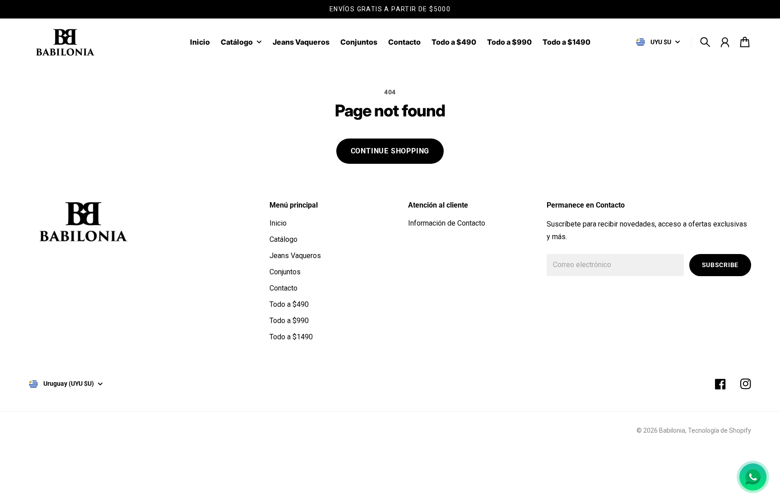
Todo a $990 (289, 320)
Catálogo (237, 42)
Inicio (278, 223)
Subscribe (720, 264)
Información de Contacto (446, 223)
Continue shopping (390, 151)
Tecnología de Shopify (719, 430)
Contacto (283, 288)
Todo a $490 (289, 304)
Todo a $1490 (291, 337)
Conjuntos (285, 272)
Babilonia (672, 430)
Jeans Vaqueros (295, 255)
